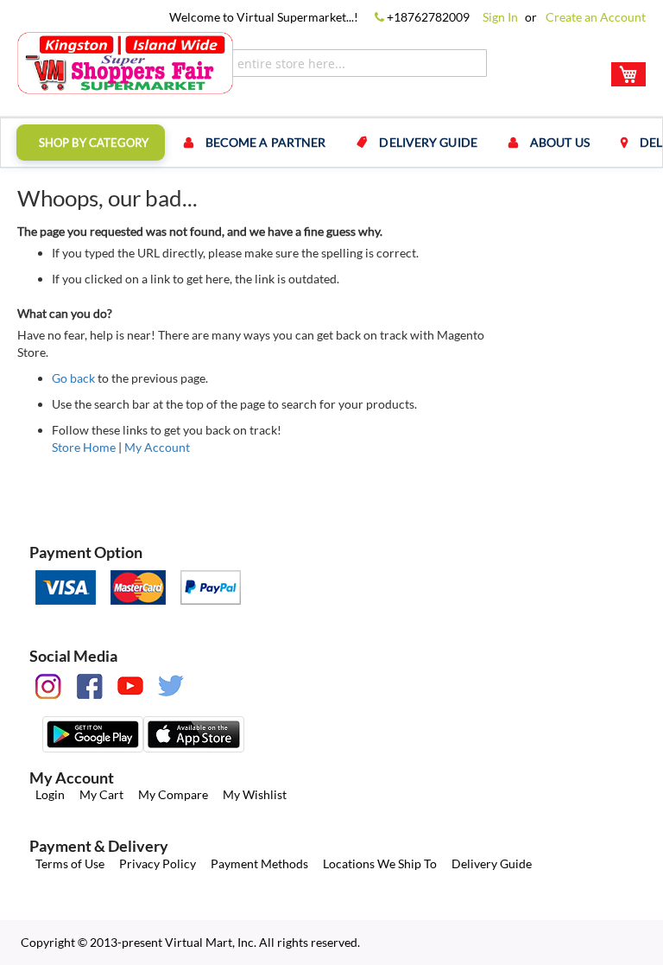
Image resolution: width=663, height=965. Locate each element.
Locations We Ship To (380, 863)
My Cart (101, 794)
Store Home (84, 447)
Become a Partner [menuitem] (265, 142)
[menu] (331, 142)
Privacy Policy (157, 863)
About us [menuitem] (560, 142)
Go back (73, 378)
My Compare (173, 794)
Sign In (500, 17)
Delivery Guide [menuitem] (428, 142)
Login (50, 794)
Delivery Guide (491, 863)
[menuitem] (90, 142)
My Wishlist (255, 794)
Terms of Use (69, 863)
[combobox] (336, 63)
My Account (157, 447)
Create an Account (596, 17)
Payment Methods (259, 863)
